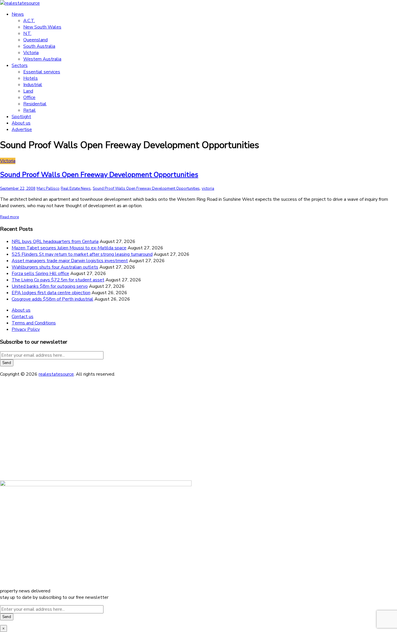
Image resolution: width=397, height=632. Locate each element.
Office (29, 97)
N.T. (27, 33)
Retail (29, 110)
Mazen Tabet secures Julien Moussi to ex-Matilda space (69, 248)
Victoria (31, 52)
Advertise (22, 129)
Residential (35, 104)
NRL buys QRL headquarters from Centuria (55, 241)
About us (21, 123)
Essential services (41, 72)
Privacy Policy (26, 329)
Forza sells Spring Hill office (40, 273)
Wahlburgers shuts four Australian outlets (55, 267)
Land (28, 91)
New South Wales (42, 27)
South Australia (39, 46)
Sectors (20, 65)
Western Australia (42, 59)
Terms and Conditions (34, 323)
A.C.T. (29, 20)
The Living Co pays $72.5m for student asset (58, 280)
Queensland (35, 40)
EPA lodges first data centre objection (51, 293)
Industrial (32, 84)
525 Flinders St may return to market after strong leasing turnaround (82, 254)
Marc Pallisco (48, 188)
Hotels (30, 78)
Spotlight (21, 116)
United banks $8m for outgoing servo (50, 286)
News (18, 14)
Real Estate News (76, 188)
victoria (208, 188)
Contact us (22, 316)
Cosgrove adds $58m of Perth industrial (52, 299)
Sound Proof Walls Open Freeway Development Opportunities (99, 174)
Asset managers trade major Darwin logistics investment (70, 261)
